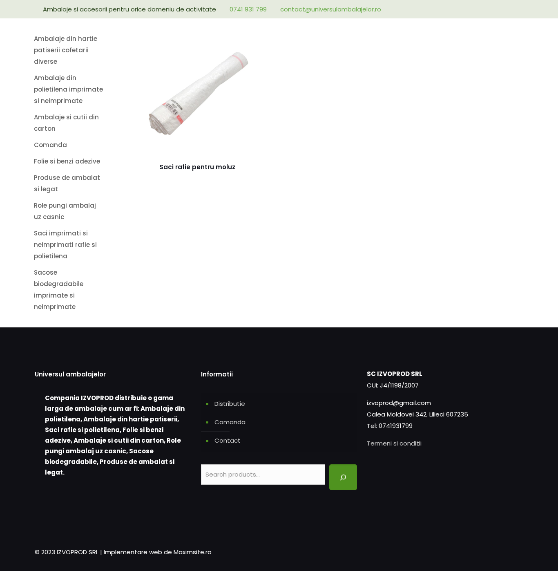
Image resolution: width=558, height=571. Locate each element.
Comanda (230, 422)
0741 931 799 (248, 9)
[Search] (343, 477)
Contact (227, 440)
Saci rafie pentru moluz (197, 167)
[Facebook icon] (500, 9)
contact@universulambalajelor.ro (330, 9)
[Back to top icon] (514, 551)
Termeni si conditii (394, 443)
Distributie (229, 403)
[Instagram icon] (511, 9)
